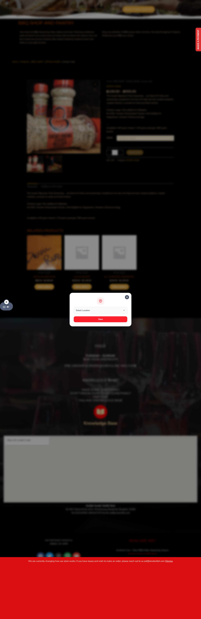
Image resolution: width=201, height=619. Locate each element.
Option (109, 137)
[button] (93, 9)
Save (100, 319)
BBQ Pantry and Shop (91, 9)
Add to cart (134, 152)
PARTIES (115, 9)
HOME (51, 9)
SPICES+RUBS (132, 81)
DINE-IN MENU (68, 9)
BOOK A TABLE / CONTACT (139, 9)
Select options (44, 286)
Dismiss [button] (169, 561)
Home (109, 81)
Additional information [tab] (52, 186)
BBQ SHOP (119, 81)
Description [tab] (32, 186)
